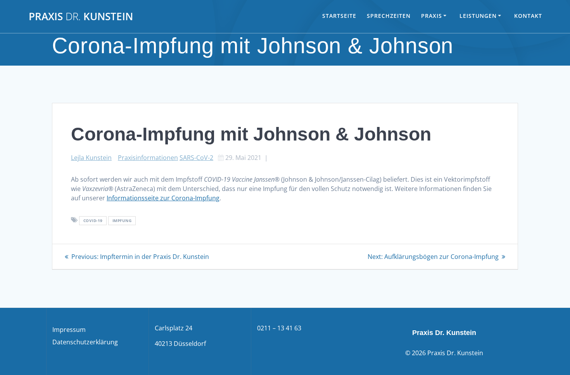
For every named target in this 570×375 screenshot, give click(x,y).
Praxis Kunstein (81, 17)
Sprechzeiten (389, 15)
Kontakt (528, 15)
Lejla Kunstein (91, 157)
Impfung (122, 220)
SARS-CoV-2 (196, 157)
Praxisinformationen (148, 157)
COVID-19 (93, 220)
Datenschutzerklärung (85, 342)
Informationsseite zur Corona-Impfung (163, 198)
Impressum (69, 329)
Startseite (339, 15)
